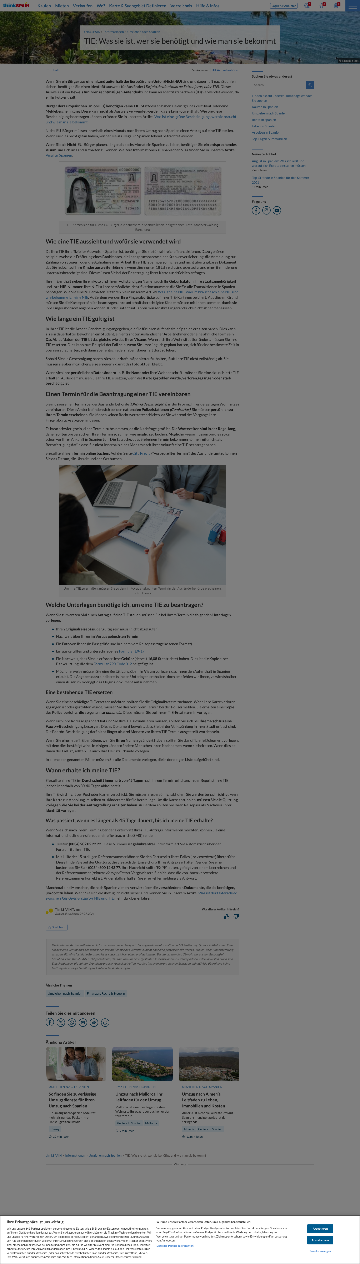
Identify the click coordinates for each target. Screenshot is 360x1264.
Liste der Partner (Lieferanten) (175, 1245)
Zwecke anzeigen (320, 1251)
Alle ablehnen (320, 1240)
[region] (180, 1239)
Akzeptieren (320, 1228)
